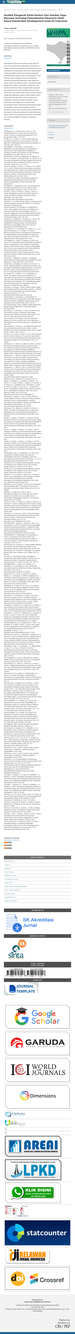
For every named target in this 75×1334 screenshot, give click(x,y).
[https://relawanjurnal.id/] (28, 1264)
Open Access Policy (11, 901)
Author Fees (9, 883)
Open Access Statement (12, 890)
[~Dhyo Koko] (33, 1202)
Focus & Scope (9, 872)
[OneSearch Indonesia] (15, 1125)
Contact (7, 865)
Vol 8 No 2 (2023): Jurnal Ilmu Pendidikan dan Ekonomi (37, 10)
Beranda (7, 10)
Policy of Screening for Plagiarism (16, 886)
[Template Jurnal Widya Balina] (21, 995)
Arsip (14, 10)
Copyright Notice (10, 897)
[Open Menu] (4, 2)
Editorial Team (9, 861)
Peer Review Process (11, 879)
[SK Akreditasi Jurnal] (29, 932)
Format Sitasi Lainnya (57, 112)
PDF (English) (54, 70)
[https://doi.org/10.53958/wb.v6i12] (37, 1290)
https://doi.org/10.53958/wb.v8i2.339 (20, 38)
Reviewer (8, 868)
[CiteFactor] (15, 1117)
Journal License (10, 893)
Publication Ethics (10, 875)
